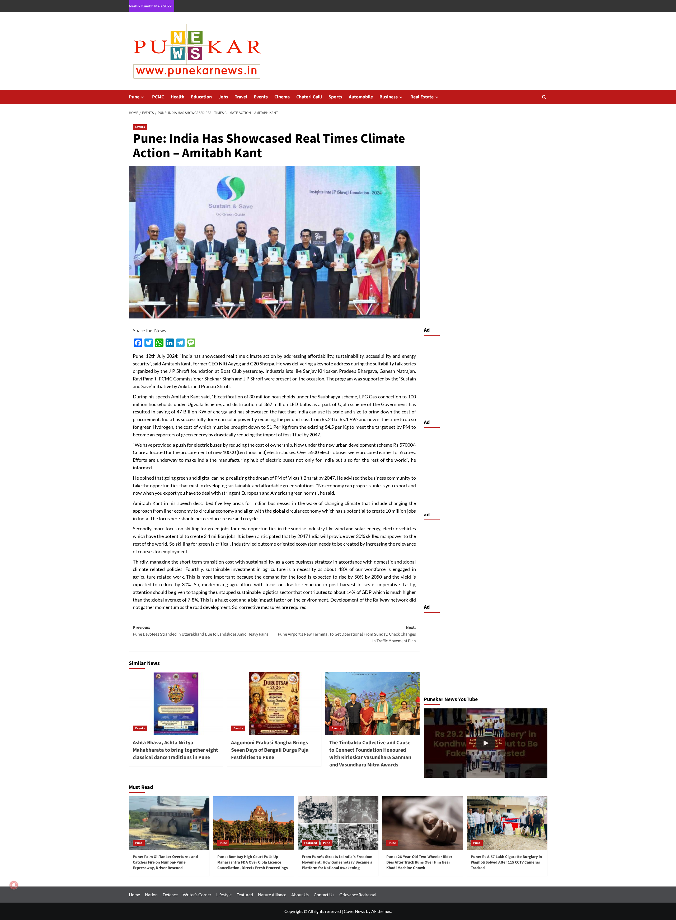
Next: (347, 634)
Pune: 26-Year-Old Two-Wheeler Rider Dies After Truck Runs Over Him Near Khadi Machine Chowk (419, 862)
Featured (310, 843)
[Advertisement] (485, 376)
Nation (151, 894)
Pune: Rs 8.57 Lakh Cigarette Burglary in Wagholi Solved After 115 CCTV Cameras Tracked (506, 862)
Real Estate (422, 97)
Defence (170, 894)
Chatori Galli (309, 97)
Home (134, 894)
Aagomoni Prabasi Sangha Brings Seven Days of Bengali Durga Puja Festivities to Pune (270, 750)
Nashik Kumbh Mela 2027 (150, 6)
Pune (134, 97)
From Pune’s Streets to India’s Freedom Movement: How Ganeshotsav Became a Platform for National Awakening (337, 862)
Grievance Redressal (357, 894)
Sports (335, 97)
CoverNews (354, 911)
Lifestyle (224, 894)
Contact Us (324, 894)
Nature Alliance (272, 894)
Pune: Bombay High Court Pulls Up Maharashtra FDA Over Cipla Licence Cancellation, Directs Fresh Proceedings (252, 862)
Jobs (223, 97)
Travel (241, 97)
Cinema (282, 97)
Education (201, 97)
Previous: (201, 631)
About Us (300, 894)
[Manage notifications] (14, 885)
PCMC (158, 97)
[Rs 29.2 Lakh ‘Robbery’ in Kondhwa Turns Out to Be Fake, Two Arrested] (485, 743)
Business (388, 97)
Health (177, 97)
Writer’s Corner (197, 894)
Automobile (361, 97)
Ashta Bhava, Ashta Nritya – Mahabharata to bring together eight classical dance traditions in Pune (175, 750)
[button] (544, 97)
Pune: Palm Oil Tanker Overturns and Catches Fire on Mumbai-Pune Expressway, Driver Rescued (165, 862)
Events (261, 97)
